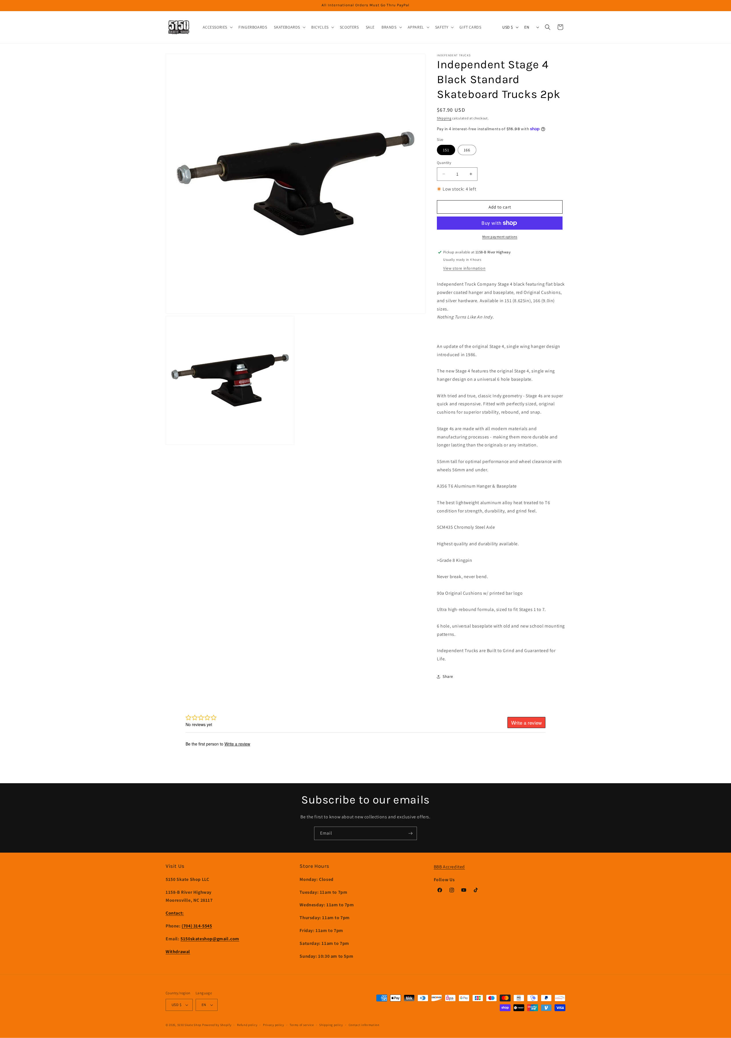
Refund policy (247, 1025)
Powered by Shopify (217, 1025)
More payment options (499, 237)
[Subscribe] (410, 833)
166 (467, 150)
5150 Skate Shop (189, 1025)
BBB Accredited (449, 867)
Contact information (364, 1025)
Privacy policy (273, 1025)
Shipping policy (331, 1025)
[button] (217, 27)
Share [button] (448, 676)
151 (446, 150)
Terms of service (302, 1025)
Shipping (444, 118)
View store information (464, 268)
